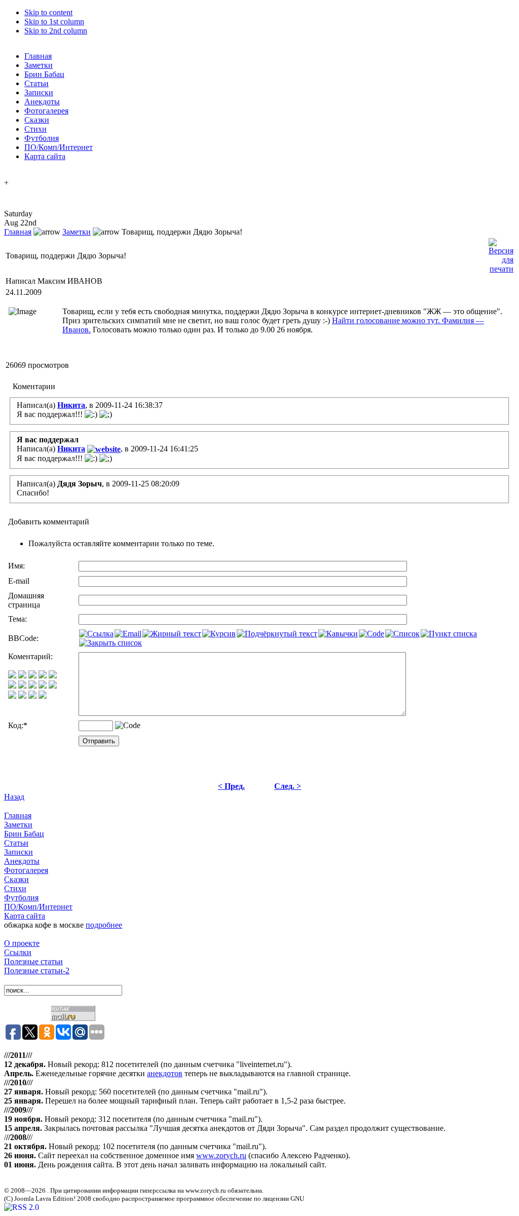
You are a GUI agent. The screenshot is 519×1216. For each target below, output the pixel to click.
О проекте (22, 943)
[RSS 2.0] (21, 1207)
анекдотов (164, 1073)
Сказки (16, 879)
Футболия (21, 897)
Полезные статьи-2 (36, 970)
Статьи (16, 843)
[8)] (43, 675)
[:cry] (22, 696)
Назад (14, 796)
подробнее (104, 925)
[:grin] (22, 675)
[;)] (32, 675)
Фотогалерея (26, 870)
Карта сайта (24, 915)
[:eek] (22, 685)
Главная (17, 231)
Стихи (15, 888)
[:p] (53, 675)
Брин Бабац (24, 833)
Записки (18, 852)
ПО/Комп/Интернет (38, 906)
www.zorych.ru (221, 1155)
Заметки (76, 231)
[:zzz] (43, 685)
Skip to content (48, 12)
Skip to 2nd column (55, 30)
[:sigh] (53, 685)
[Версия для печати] (501, 253)
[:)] (12, 675)
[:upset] (32, 685)
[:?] (12, 696)
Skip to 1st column (54, 21)
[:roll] (12, 685)
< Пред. (231, 786)
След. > (287, 786)
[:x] (43, 696)
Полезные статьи (33, 961)
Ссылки (17, 952)
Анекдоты (22, 861)
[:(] (32, 696)
